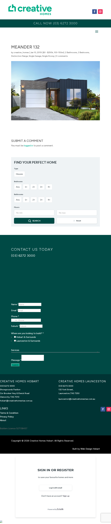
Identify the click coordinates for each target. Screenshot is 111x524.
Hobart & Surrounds (26, 337)
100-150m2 (59, 52)
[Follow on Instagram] (100, 11)
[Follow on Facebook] (94, 11)
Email (14, 310)
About (3, 420)
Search (36, 220)
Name (14, 304)
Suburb (15, 326)
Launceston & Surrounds (28, 341)
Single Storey (48, 56)
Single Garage (35, 56)
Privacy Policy (7, 416)
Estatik (60, 509)
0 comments (62, 56)
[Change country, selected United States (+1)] (14, 320)
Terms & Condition (9, 413)
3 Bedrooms (83, 52)
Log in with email (55, 488)
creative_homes (21, 52)
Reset (78, 221)
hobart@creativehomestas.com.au (16, 401)
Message (16, 360)
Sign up (66, 496)
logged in (28, 145)
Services (15, 350)
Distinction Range (19, 56)
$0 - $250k (48, 52)
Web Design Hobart (90, 449)
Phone (15, 316)
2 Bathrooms (71, 52)
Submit (15, 365)
